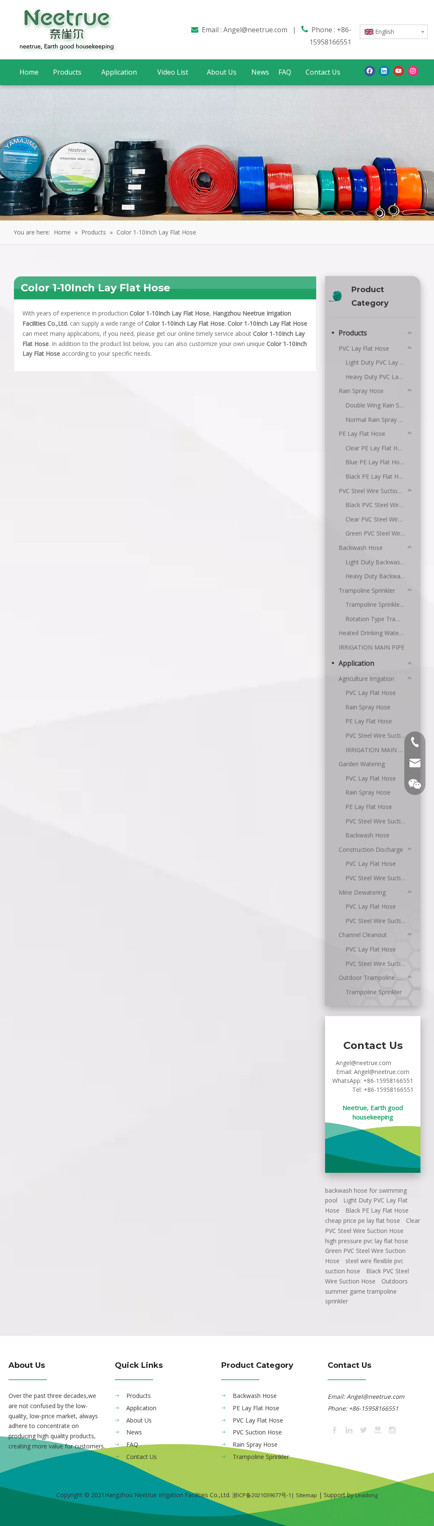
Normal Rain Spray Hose (379, 420)
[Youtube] (398, 70)
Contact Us (141, 1457)
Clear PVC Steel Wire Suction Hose (379, 519)
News (134, 1432)
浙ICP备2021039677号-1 (261, 1495)
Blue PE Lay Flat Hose (375, 462)
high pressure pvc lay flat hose (366, 1241)
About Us (139, 1420)
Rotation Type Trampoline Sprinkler (379, 619)
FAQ (132, 1444)
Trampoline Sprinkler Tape (379, 604)
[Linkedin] (384, 70)
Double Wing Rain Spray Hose (379, 405)
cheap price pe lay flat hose (362, 1220)
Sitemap (306, 1495)
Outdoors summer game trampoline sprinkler (366, 1291)
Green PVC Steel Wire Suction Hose (379, 533)
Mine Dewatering (362, 892)
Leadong (366, 1495)
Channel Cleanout (363, 935)
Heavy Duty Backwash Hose (379, 576)
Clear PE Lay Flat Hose (376, 448)
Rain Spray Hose (361, 391)
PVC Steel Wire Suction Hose (376, 491)
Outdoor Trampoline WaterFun (376, 978)
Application (356, 663)
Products (353, 333)
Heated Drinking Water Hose (376, 633)
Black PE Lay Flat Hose (377, 476)
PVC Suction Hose (257, 1432)
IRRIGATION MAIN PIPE (371, 647)
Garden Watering (362, 764)
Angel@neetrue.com (255, 29)
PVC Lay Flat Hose (364, 348)
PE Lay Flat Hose (362, 434)
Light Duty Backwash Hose (379, 562)
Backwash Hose (361, 548)
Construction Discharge (371, 849)
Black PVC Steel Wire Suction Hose (379, 505)
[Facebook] (369, 70)
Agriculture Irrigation (366, 679)
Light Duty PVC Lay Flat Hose (379, 362)
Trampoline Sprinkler (367, 590)
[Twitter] (362, 1429)
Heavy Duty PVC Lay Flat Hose (379, 377)
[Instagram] (413, 70)
